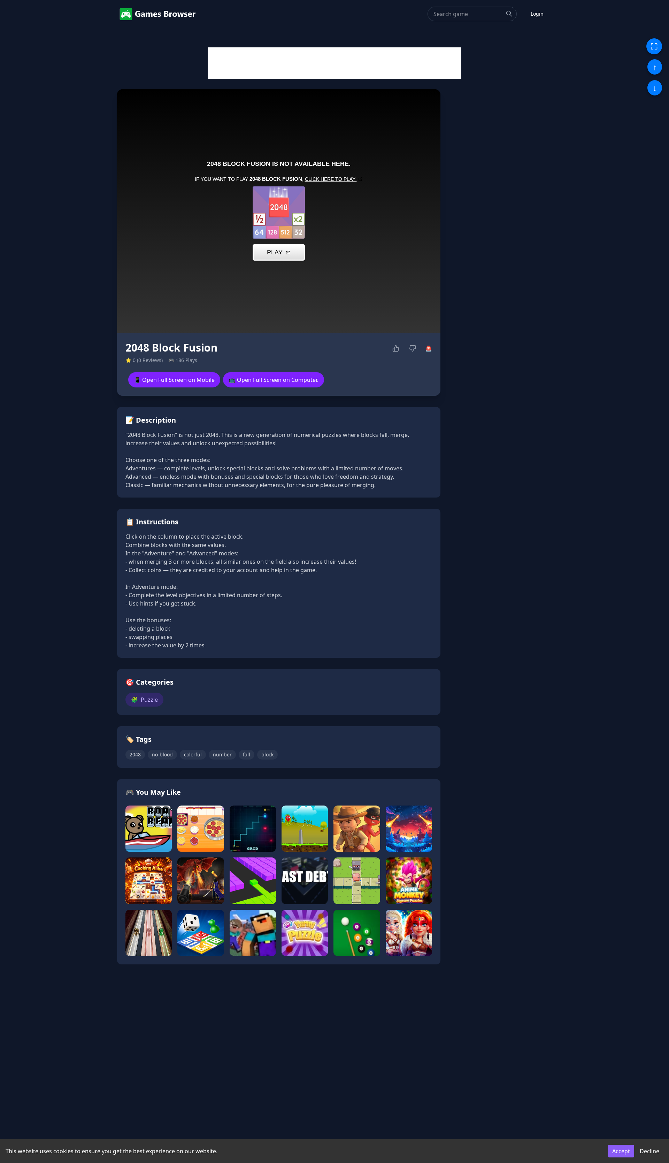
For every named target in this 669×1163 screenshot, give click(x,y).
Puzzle (144, 699)
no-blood (162, 754)
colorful (193, 754)
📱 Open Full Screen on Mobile (174, 380)
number (222, 754)
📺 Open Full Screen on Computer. (273, 380)
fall (246, 754)
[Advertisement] (334, 63)
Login (537, 13)
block (267, 754)
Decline (649, 1151)
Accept (621, 1151)
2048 (135, 754)
